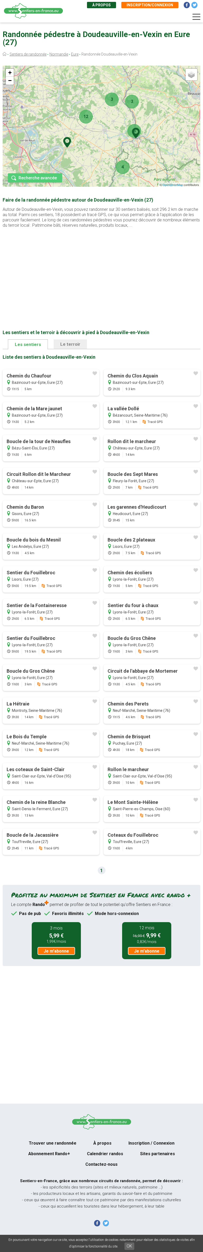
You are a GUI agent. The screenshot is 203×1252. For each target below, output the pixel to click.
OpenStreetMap (173, 185)
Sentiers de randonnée (28, 54)
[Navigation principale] (196, 17)
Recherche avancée (38, 177)
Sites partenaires (157, 1153)
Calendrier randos (105, 1153)
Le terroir (70, 344)
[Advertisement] (101, 270)
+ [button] (10, 72)
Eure (75, 54)
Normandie (58, 54)
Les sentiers (28, 344)
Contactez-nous (101, 1164)
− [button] (10, 80)
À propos (101, 5)
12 (86, 116)
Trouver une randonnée (52, 1143)
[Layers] (191, 74)
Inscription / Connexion (151, 1143)
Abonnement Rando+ (49, 1153)
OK (129, 1246)
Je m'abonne (56, 951)
